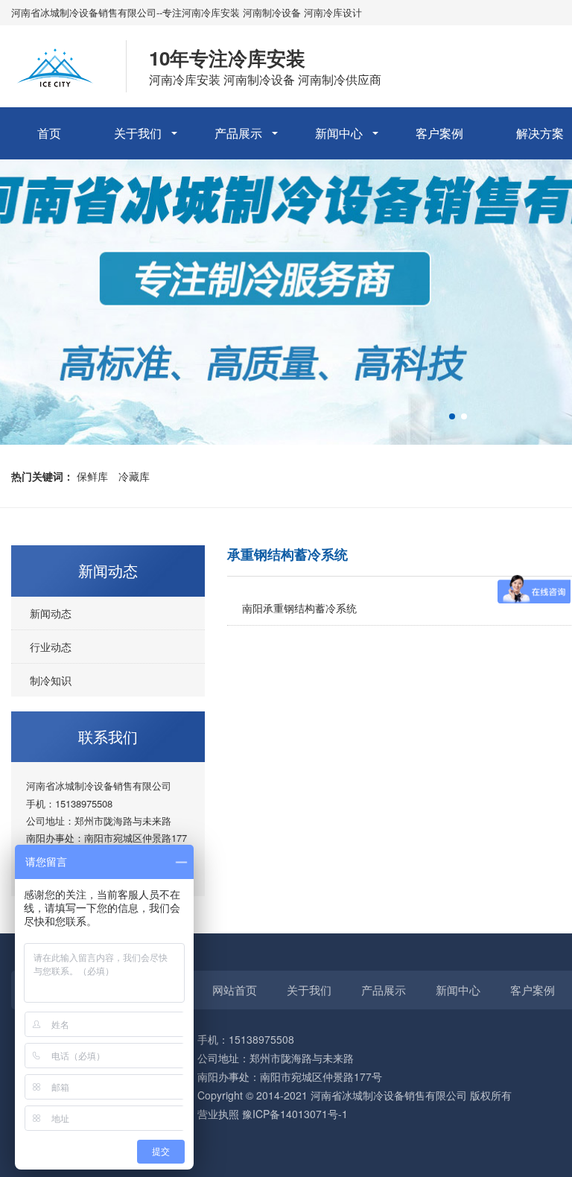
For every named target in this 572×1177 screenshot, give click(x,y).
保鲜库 (92, 476)
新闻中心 (339, 133)
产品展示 (238, 133)
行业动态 (51, 646)
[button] (452, 416)
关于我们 (138, 133)
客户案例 (439, 133)
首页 (49, 133)
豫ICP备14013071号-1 (295, 1113)
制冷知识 (51, 680)
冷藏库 (134, 476)
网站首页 (234, 989)
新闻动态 (51, 613)
